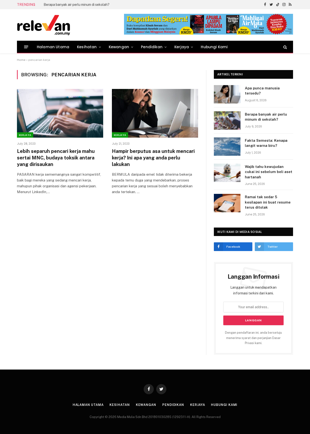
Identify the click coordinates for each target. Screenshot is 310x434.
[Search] (284, 46)
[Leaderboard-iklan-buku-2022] (208, 33)
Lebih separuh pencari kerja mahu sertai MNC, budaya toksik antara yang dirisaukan (56, 157)
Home (21, 60)
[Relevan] (71, 25)
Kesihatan (87, 46)
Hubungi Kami (214, 46)
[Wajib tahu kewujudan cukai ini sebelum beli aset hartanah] (227, 173)
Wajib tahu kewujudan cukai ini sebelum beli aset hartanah (268, 172)
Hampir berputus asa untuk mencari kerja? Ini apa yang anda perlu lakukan (153, 157)
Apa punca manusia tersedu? (262, 90)
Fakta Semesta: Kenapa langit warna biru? (266, 143)
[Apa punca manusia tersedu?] (227, 94)
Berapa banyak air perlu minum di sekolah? (76, 5)
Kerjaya (181, 46)
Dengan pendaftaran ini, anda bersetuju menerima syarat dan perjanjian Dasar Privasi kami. (253, 338)
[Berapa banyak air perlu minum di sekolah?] (227, 120)
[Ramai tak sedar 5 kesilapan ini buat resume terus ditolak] (227, 203)
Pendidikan (152, 46)
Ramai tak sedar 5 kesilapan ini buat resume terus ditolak (268, 202)
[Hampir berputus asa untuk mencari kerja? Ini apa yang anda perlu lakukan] (155, 113)
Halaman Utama (53, 46)
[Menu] (26, 46)
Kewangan (119, 46)
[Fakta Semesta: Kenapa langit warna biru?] (227, 146)
